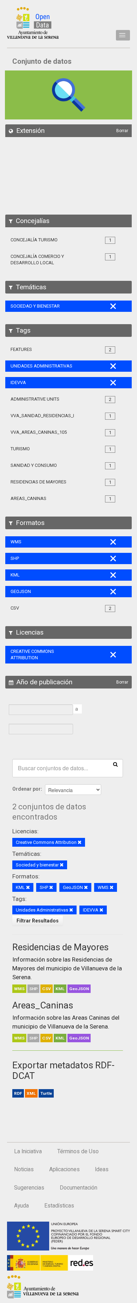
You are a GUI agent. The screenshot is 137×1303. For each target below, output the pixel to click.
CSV (46, 988)
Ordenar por (26, 789)
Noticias (24, 1169)
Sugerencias (29, 1188)
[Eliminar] (79, 842)
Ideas (102, 1169)
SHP (33, 988)
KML (60, 988)
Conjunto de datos (42, 61)
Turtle (46, 1093)
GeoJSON (79, 988)
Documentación (78, 1188)
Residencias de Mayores (60, 947)
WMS (19, 988)
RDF (18, 1093)
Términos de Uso (78, 1151)
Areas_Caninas (42, 1005)
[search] (115, 764)
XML (31, 1093)
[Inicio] (33, 23)
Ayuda (21, 1206)
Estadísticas (59, 1206)
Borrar (122, 130)
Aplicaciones (64, 1169)
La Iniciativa (28, 1151)
